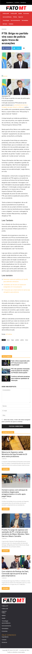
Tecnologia (5, 621)
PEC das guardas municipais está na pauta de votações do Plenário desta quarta (20, 370)
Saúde (3, 618)
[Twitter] (7, 348)
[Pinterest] (11, 348)
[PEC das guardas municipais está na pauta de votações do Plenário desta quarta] (6, 371)
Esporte (4, 611)
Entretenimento (6, 626)
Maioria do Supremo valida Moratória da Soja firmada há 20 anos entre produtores (14, 454)
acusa (8, 340)
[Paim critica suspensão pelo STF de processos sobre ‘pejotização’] (6, 363)
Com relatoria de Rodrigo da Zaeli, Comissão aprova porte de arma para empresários (15, 573)
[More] (24, 48)
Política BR (5, 608)
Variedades (5, 628)
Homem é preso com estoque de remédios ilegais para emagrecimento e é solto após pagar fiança (14, 493)
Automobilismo (6, 623)
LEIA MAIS (5, 469)
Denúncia (23, 2)
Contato (16, 2)
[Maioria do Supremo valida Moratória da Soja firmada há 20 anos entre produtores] (16, 443)
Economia (4, 631)
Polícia (3, 613)
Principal (4, 603)
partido (17, 340)
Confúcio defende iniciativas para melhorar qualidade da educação (20, 378)
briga (12, 340)
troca (26, 340)
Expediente (9, 2)
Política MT (5, 606)
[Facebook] (3, 348)
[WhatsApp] (15, 348)
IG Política (9, 334)
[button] (30, 8)
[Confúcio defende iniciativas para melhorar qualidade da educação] (6, 379)
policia (22, 340)
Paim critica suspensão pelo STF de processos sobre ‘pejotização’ (20, 363)
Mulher (4, 615)
